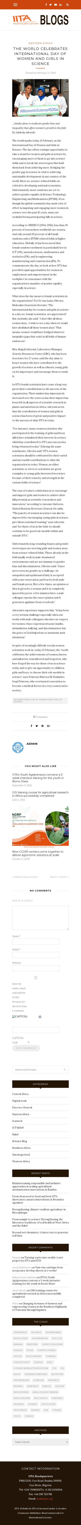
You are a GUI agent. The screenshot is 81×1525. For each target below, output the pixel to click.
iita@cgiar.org (44, 1498)
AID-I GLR (57, 1338)
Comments (40, 717)
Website (16, 962)
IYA (62, 1368)
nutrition (57, 1374)
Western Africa (40, 43)
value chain (48, 1404)
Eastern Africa (20, 1114)
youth (17, 1416)
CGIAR (30, 1350)
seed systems (21, 1392)
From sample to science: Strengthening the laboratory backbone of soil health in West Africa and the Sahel (40, 1222)
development (34, 1356)
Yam (46, 1410)
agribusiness (53, 1332)
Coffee (18, 1356)
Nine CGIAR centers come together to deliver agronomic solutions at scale (37, 853)
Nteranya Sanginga (36, 1374)
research (53, 1380)
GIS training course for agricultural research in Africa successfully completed (40, 794)
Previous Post (25, 877)
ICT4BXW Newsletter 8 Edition (31, 1368)
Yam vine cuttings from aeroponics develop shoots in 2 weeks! (37, 1269)
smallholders (22, 1398)
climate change (46, 1350)
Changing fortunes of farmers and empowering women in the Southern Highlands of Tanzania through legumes (39, 1306)
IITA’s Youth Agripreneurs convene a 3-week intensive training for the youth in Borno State (38, 778)
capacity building (52, 1344)
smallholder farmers (45, 1392)
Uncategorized (21, 1154)
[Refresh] (40, 1017)
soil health (40, 1398)
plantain (39, 1380)
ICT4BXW (18, 1127)
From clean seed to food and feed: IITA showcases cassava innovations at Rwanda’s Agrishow (38, 1199)
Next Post (59, 877)
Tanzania (57, 1398)
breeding (32, 1344)
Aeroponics (20, 1332)
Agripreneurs (40, 1338)
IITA (54, 1368)
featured (17, 1121)
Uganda (32, 1404)
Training (19, 1404)
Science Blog (19, 1141)
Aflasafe (36, 1332)
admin (32, 743)
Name (16, 936)
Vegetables (20, 1410)
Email (16, 949)
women (35, 1410)
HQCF (50, 1362)
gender (38, 1362)
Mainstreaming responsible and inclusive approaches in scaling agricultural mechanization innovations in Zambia (36, 1186)
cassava (18, 1350)
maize (17, 1374)
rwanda (18, 1386)
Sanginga (32, 1386)
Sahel (15, 1134)
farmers (51, 1356)
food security (22, 1362)
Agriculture (21, 1338)
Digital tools (19, 1100)
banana (18, 1344)
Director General (22, 1107)
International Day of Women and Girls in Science (38, 701)
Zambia (29, 1416)
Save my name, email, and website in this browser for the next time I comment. (19, 997)
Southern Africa (21, 1148)
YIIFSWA (57, 1410)
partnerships (21, 1380)
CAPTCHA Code (18, 1040)
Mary (15, 1303)
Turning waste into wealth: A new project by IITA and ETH (37, 1259)
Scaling (59, 1386)
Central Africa (20, 1094)
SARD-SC (47, 1386)
